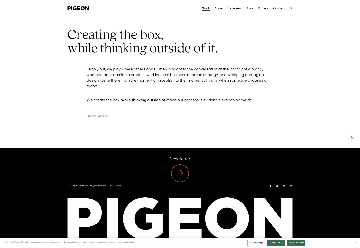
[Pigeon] (78, 7)
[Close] (355, 243)
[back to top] (351, 139)
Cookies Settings (256, 243)
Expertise (234, 9)
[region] (180, 243)
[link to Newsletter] (180, 173)
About (218, 9)
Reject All (276, 243)
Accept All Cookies (296, 243)
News (249, 9)
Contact (278, 9)
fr (290, 9)
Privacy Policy (115, 185)
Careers (263, 9)
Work (206, 9)
